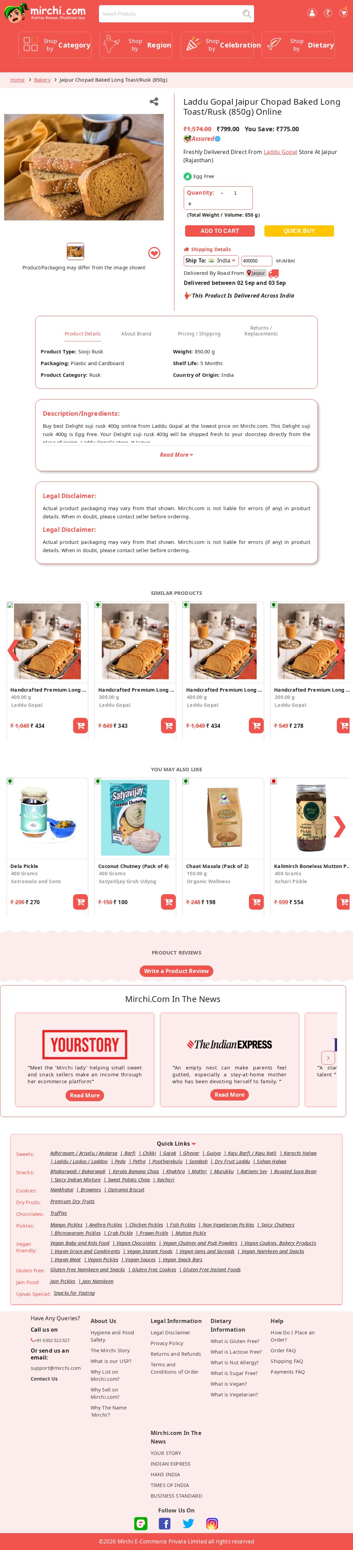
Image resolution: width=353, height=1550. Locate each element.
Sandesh (198, 1161)
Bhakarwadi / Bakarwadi (78, 1171)
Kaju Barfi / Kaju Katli (252, 1153)
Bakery (42, 79)
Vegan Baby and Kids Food (80, 1243)
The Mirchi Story (110, 1350)
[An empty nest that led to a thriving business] (229, 1034)
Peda (120, 1161)
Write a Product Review (176, 971)
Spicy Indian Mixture (77, 1179)
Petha (139, 1161)
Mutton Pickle (190, 1233)
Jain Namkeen (97, 1281)
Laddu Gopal (280, 152)
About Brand (136, 334)
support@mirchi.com (56, 1368)
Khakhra (175, 1171)
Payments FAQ (288, 1371)
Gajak (169, 1153)
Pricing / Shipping (199, 334)
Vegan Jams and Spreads (207, 1251)
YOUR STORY (166, 1453)
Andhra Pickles (105, 1224)
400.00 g (21, 697)
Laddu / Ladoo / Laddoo (81, 1161)
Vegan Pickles (103, 1259)
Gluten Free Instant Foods (212, 1269)
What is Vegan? (229, 1384)
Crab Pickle (120, 1233)
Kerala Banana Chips (136, 1171)
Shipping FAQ (287, 1361)
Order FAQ (283, 1350)
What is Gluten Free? (235, 1341)
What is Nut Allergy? (235, 1362)
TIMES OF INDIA (170, 1485)
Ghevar (191, 1153)
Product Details (83, 334)
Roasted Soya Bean (295, 1171)
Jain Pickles (62, 1281)
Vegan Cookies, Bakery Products (280, 1243)
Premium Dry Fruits (72, 1201)
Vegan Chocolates (136, 1243)
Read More (85, 1095)
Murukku (224, 1171)
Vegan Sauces (140, 1259)
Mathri (199, 1171)
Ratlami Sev (254, 1171)
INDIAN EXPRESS (171, 1463)
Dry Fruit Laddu (232, 1161)
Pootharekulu (167, 1161)
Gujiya (213, 1153)
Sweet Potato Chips (129, 1179)
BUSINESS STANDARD (176, 1495)
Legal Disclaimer (171, 1332)
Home (17, 79)
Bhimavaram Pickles (77, 1233)
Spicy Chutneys (277, 1224)
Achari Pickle (291, 881)
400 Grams (24, 873)
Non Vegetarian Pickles (228, 1224)
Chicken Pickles (146, 1224)
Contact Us (44, 1378)
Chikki (149, 1153)
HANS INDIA (165, 1474)
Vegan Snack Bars (183, 1259)
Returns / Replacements (261, 331)
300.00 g (109, 697)
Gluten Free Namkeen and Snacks (87, 1269)
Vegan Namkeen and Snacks (273, 1251)
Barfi (130, 1153)
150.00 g (197, 873)
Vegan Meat (67, 1259)
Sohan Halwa (271, 1161)
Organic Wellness (208, 881)
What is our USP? (111, 1361)
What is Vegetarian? (234, 1394)
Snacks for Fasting (74, 1293)
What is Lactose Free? (236, 1351)
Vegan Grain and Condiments (87, 1251)
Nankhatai (61, 1189)
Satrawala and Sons (36, 881)
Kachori (165, 1179)
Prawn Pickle (154, 1233)
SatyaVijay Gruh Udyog (127, 881)
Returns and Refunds (176, 1354)
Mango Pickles (66, 1224)
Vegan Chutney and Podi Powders (200, 1243)
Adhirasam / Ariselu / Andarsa (84, 1153)
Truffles (58, 1213)
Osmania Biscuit (126, 1189)
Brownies (91, 1189)
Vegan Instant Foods (150, 1251)
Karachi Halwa (300, 1153)
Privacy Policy (167, 1343)
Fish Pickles (182, 1224)
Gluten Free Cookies (154, 1269)
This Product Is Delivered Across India (243, 295)
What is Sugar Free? (234, 1373)
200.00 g (285, 697)
